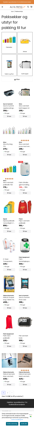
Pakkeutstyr (19, 11)
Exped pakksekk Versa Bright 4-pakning (8, 222)
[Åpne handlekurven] (31, 6)
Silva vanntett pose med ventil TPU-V (25, 145)
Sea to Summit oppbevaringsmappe (9, 107)
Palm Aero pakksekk (6, 337)
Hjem (12, 11)
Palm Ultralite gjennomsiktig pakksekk (24, 183)
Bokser (25, 51)
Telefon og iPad (9, 74)
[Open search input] (28, 7)
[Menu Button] (2, 6)
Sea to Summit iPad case (24, 298)
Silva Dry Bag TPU (7, 145)
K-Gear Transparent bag (7, 260)
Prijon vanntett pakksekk (24, 222)
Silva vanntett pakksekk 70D (8, 183)
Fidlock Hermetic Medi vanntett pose (25, 375)
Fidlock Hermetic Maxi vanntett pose (9, 375)
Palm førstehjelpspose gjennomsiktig (25, 260)
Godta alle (24, 423)
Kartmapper (24, 74)
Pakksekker (9, 47)
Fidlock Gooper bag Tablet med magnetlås (9, 298)
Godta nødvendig (12, 423)
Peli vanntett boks (23, 337)
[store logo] (17, 7)
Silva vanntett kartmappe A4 (24, 107)
